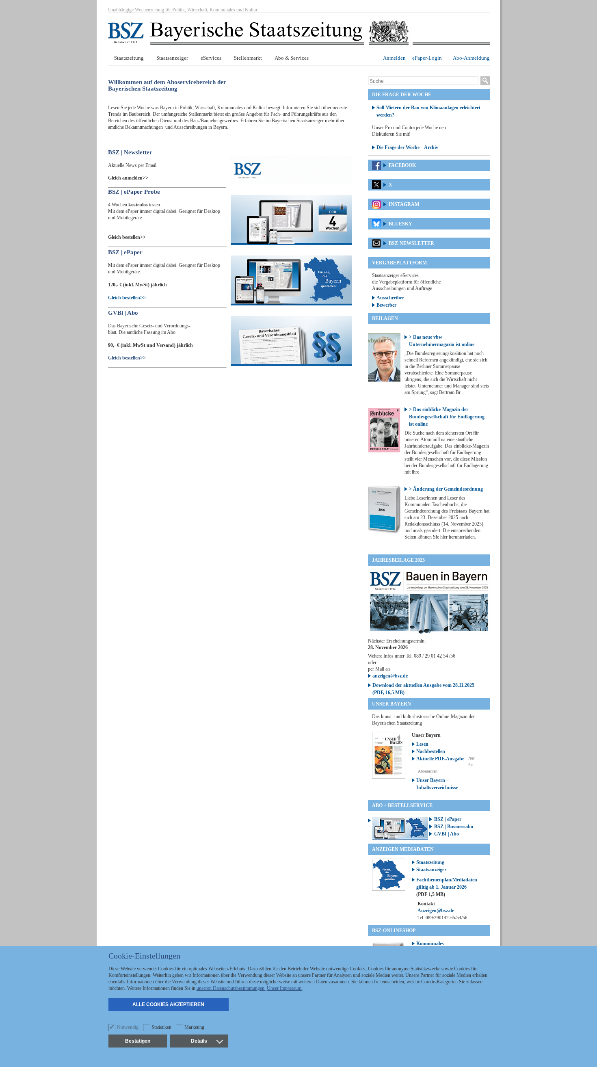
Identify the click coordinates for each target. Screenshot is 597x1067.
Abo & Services (292, 58)
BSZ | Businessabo (453, 826)
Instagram (404, 204)
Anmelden (394, 58)
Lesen (422, 744)
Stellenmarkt (248, 58)
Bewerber (386, 305)
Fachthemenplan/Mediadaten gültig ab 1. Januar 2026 (446, 887)
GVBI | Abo (446, 834)
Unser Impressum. (285, 988)
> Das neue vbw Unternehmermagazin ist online (441, 340)
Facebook (402, 165)
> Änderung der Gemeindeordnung (446, 489)
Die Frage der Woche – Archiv (407, 147)
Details (199, 1041)
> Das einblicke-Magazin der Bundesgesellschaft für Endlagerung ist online (447, 417)
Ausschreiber (390, 298)
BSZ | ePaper (447, 819)
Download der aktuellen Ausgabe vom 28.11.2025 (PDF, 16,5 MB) (423, 688)
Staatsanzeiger (172, 58)
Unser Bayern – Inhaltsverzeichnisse (437, 783)
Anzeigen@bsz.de (435, 910)
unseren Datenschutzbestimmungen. (231, 988)
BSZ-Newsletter (411, 243)
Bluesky (400, 224)
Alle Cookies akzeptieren (168, 1004)
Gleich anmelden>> (128, 178)
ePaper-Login (427, 58)
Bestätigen (137, 1041)
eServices (211, 58)
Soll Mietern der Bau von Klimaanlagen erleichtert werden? (428, 111)
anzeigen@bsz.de (390, 676)
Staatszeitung (129, 58)
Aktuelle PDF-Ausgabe (440, 759)
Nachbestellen (430, 751)
